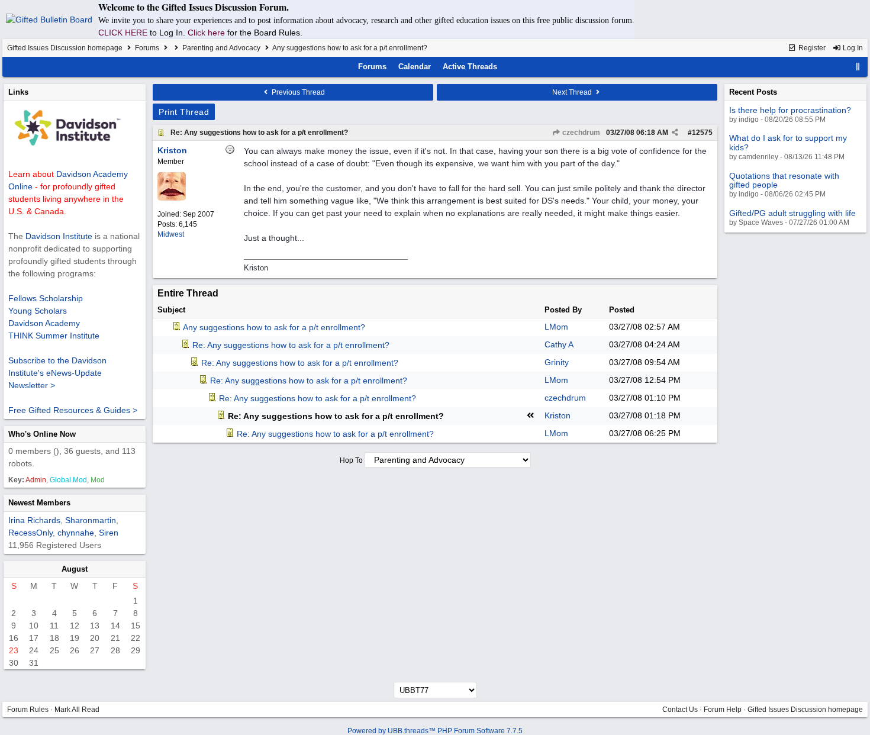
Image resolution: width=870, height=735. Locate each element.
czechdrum (580, 132)
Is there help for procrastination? (790, 110)
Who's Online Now (42, 434)
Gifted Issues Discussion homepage (65, 48)
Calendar (414, 66)
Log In (852, 48)
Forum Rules (28, 709)
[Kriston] (171, 198)
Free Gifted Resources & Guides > (72, 410)
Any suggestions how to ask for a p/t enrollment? (274, 327)
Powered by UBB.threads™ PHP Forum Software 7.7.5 (435, 731)
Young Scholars (37, 310)
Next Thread (573, 92)
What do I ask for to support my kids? (788, 142)
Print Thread (184, 112)
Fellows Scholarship (45, 298)
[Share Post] (675, 132)
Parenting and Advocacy (221, 48)
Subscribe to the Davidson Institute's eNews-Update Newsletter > (57, 373)
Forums (147, 48)
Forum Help (723, 709)
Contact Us (680, 709)
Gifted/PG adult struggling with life (792, 213)
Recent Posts (753, 92)
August (75, 569)
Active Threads (470, 66)
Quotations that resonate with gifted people (784, 180)
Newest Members (39, 502)
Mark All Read (76, 709)
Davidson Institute (58, 236)
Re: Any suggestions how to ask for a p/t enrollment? (259, 132)
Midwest (170, 234)
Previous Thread (297, 92)
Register (811, 48)
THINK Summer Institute (53, 335)
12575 (702, 132)
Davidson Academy (44, 323)
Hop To (351, 460)
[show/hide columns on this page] (858, 67)
